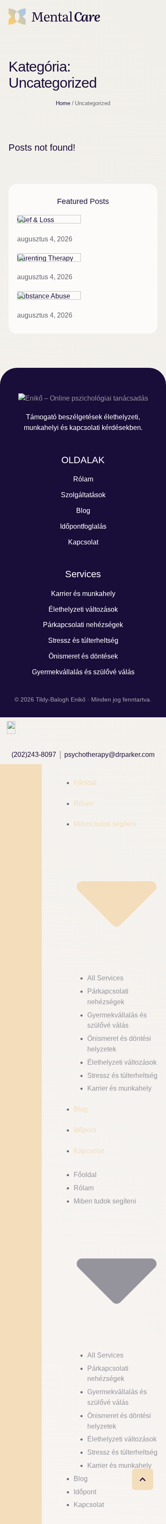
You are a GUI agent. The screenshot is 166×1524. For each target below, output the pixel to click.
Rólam (83, 479)
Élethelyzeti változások (83, 609)
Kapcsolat (83, 542)
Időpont (85, 1130)
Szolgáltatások (83, 494)
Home (63, 103)
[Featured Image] (49, 221)
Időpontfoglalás (83, 526)
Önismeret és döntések (83, 656)
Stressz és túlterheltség (83, 640)
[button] (146, 17)
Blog (83, 510)
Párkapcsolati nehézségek (83, 624)
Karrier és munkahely (83, 593)
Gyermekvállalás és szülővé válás (83, 672)
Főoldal (85, 782)
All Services (105, 978)
